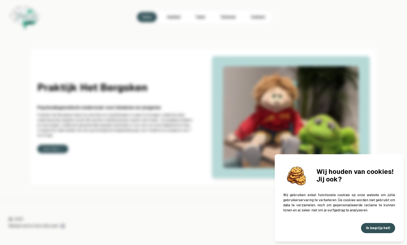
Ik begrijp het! (378, 228)
